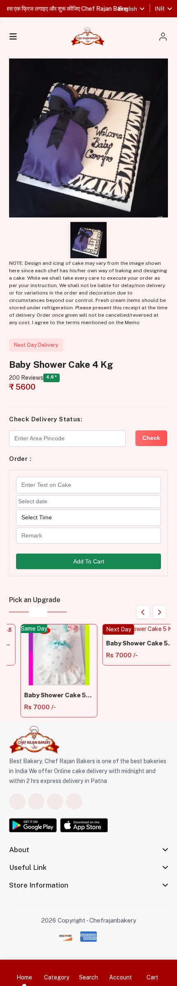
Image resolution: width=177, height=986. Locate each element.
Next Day (106, 629)
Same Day (22, 628)
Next (159, 612)
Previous (143, 612)
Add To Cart (88, 561)
